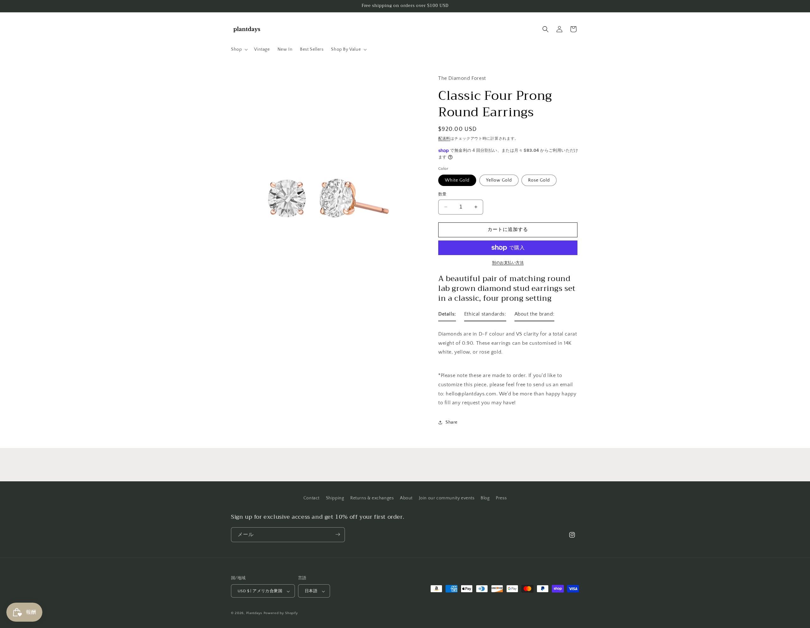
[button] (238, 49)
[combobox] (508, 343)
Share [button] (452, 422)
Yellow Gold (499, 180)
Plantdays (254, 613)
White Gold (457, 180)
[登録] (338, 534)
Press (501, 498)
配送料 (444, 139)
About (406, 498)
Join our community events (447, 498)
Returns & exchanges (372, 498)
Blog (485, 498)
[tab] (447, 315)
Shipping (335, 498)
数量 (442, 194)
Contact (311, 498)
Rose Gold (539, 180)
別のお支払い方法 (508, 263)
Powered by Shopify (281, 613)
